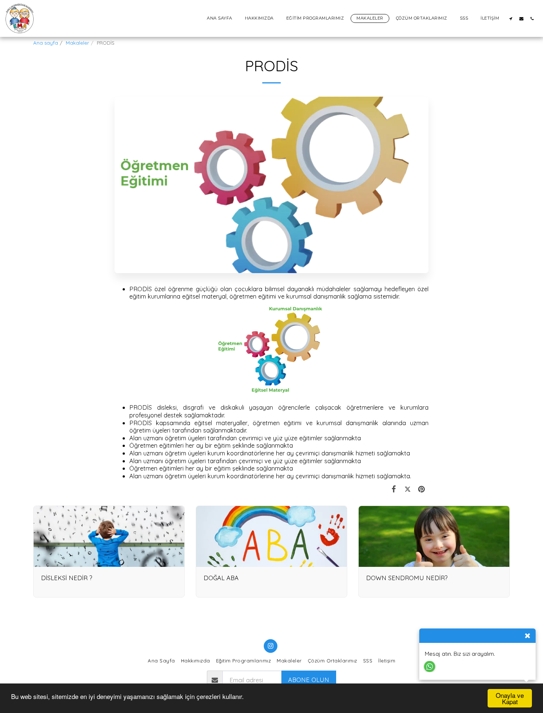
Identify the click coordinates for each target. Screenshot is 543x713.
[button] (511, 18)
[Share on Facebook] (394, 489)
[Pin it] (421, 489)
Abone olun (308, 679)
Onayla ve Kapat (510, 698)
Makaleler (77, 43)
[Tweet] (407, 489)
